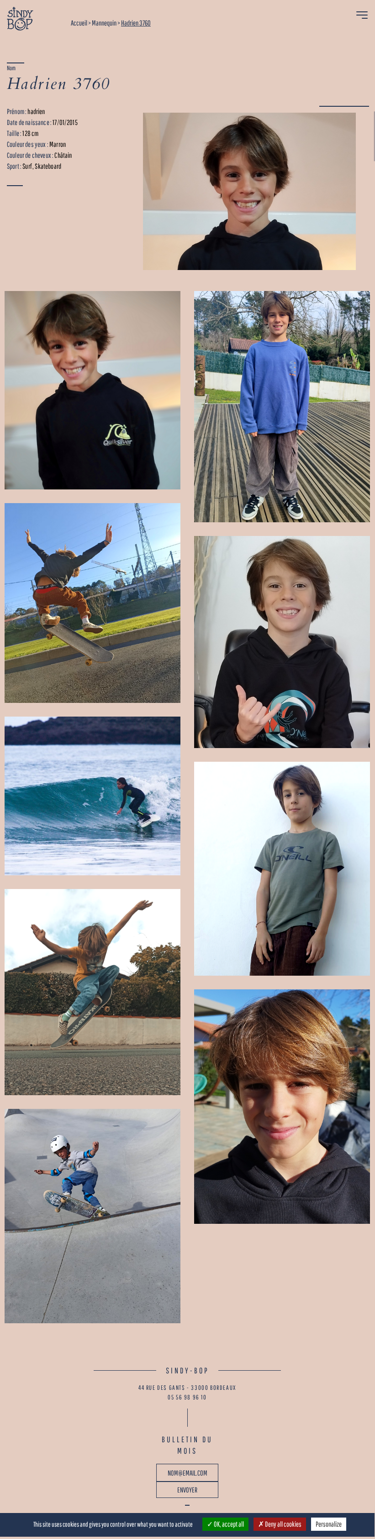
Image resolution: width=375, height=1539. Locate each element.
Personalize (329, 1524)
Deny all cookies (282, 1524)
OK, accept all (228, 1524)
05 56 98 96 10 (187, 1397)
